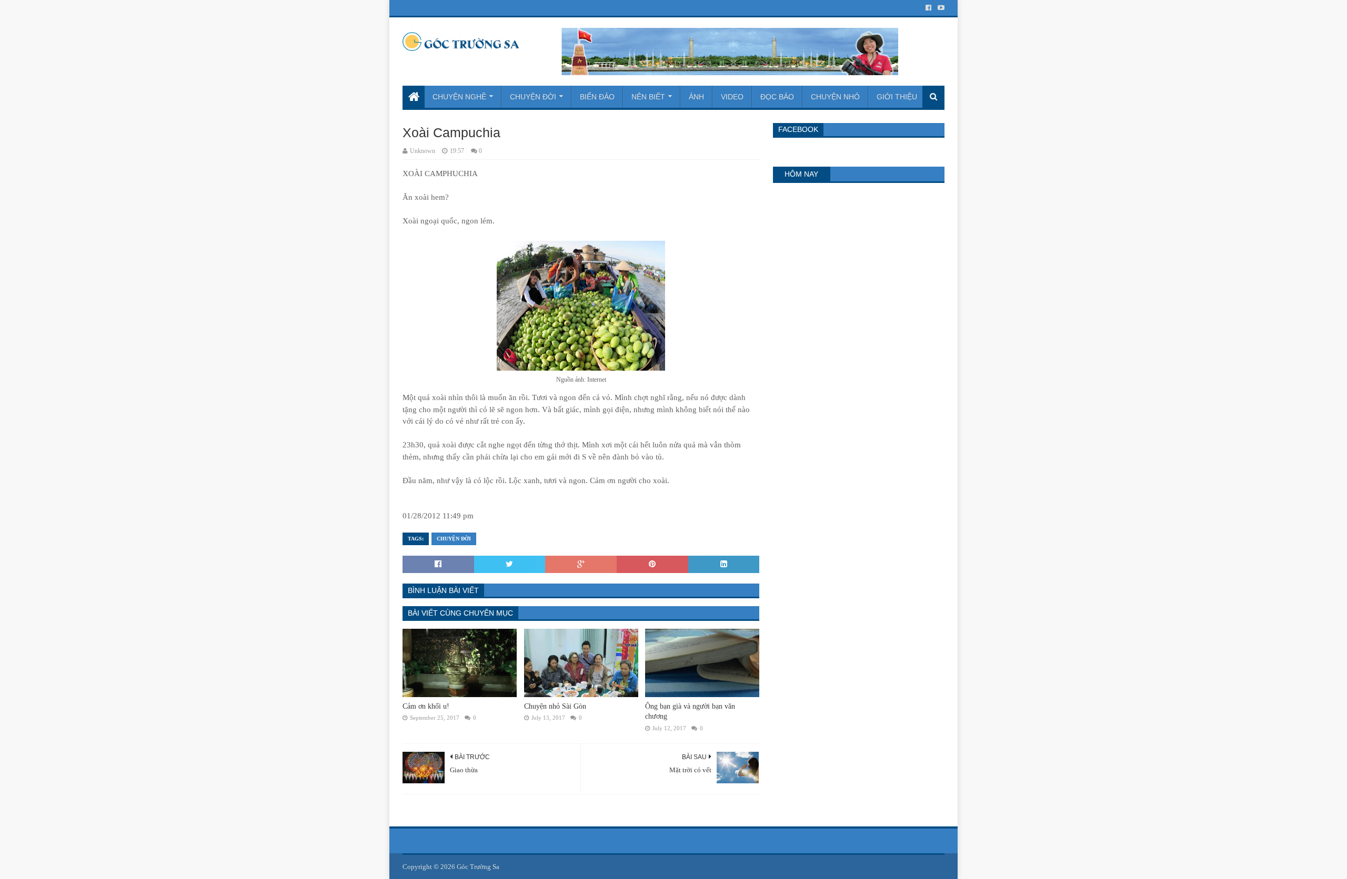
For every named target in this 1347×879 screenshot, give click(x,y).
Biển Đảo (597, 97)
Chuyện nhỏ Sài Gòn (555, 706)
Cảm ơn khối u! (426, 706)
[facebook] (928, 8)
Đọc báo (777, 97)
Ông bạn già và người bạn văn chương (690, 711)
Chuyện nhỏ (835, 97)
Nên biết (648, 97)
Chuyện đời (533, 97)
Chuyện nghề (459, 97)
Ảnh (696, 97)
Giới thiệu (897, 97)
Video (732, 97)
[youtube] (940, 8)
